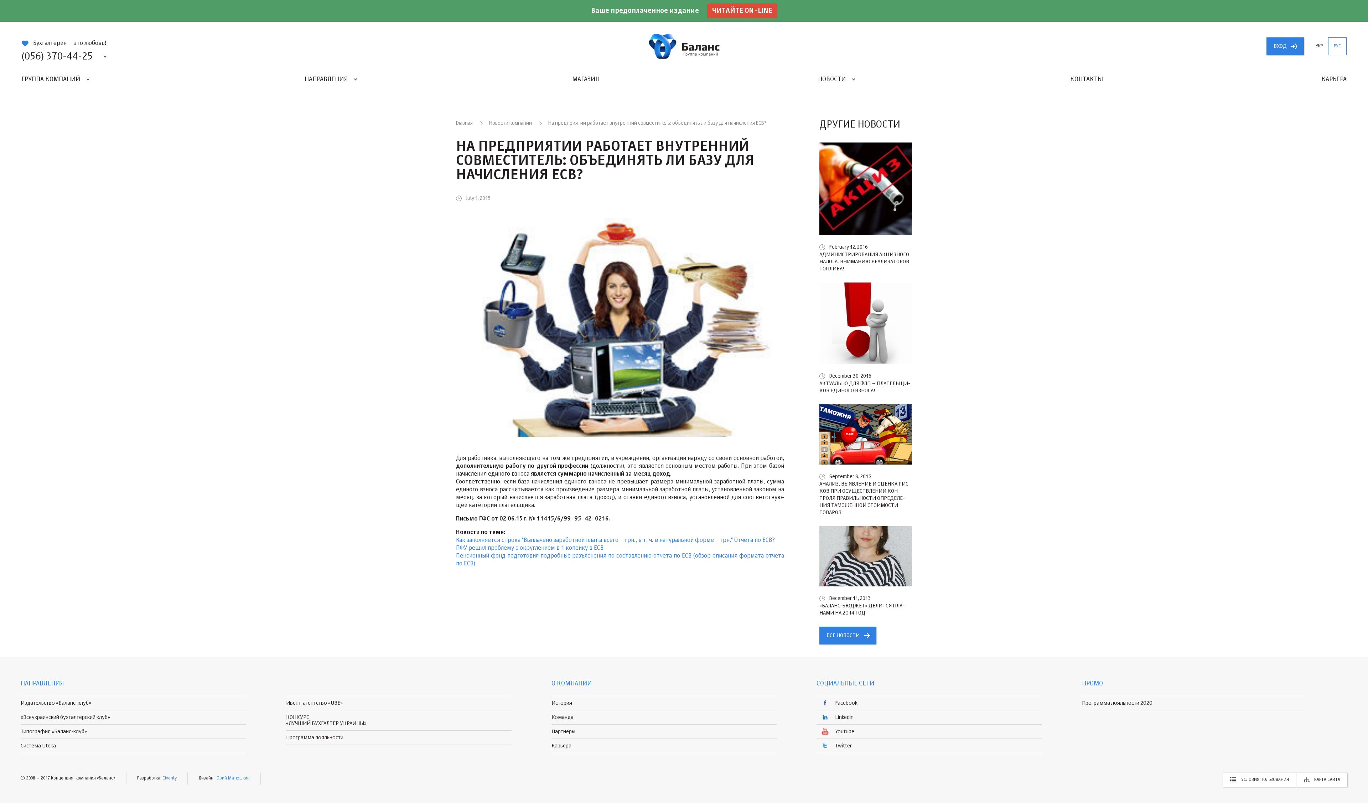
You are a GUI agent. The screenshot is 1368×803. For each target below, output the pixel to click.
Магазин (586, 79)
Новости (832, 79)
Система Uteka (38, 745)
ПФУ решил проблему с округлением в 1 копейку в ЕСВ (529, 548)
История (561, 703)
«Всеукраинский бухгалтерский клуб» (65, 717)
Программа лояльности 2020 (1117, 703)
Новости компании (510, 123)
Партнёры (563, 731)
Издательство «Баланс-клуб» (56, 703)
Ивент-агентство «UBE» (314, 703)
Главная (464, 123)
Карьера (1334, 79)
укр (1319, 46)
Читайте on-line (742, 10)
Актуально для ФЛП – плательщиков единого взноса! (864, 387)
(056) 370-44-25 (57, 57)
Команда (562, 717)
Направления (326, 79)
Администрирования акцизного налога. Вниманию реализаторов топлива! (864, 261)
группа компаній (684, 46)
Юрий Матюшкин (233, 778)
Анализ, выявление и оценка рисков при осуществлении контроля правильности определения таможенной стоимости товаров (865, 498)
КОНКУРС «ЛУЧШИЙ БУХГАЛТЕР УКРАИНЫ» (326, 720)
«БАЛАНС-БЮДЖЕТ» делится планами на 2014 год (862, 609)
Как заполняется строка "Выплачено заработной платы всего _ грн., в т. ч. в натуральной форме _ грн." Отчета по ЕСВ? (615, 540)
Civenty (169, 778)
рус (1337, 46)
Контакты (1086, 79)
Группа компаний (50, 79)
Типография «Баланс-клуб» (54, 731)
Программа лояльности (314, 737)
